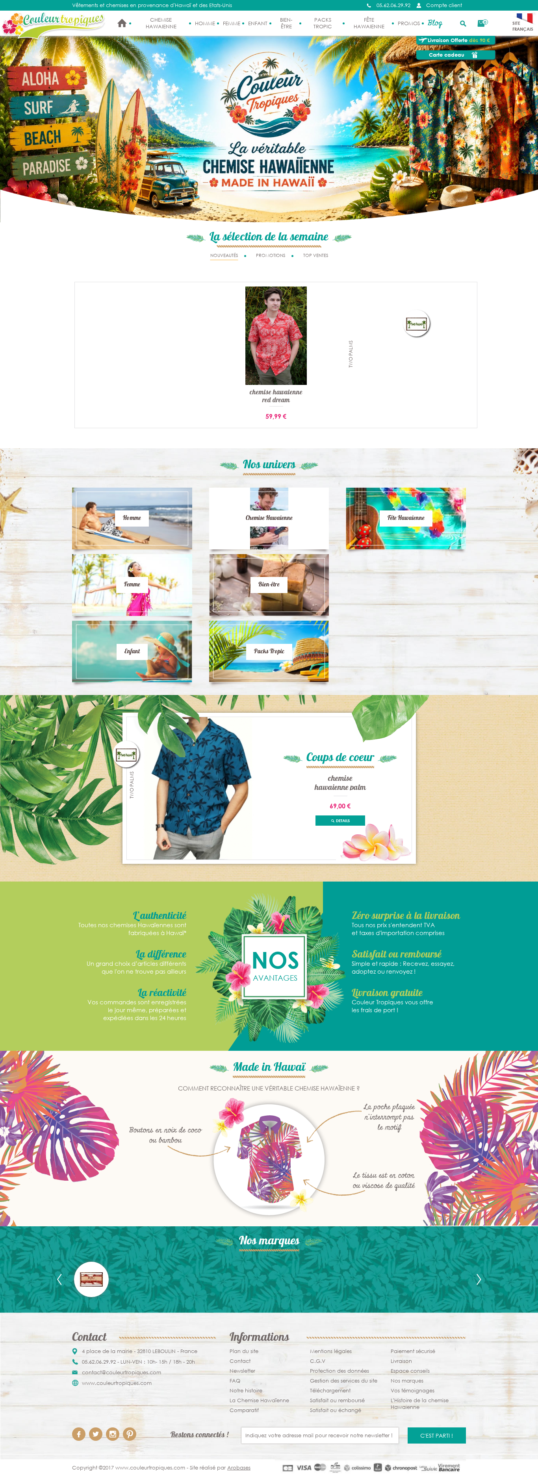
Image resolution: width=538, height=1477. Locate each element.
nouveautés (224, 255)
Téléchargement (330, 1390)
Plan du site (244, 1351)
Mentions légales (331, 1351)
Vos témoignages (412, 1390)
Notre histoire (246, 1390)
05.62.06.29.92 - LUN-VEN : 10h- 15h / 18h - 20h (138, 1362)
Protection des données (339, 1371)
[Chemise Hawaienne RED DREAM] (276, 335)
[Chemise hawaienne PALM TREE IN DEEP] (198, 788)
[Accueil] (122, 23)
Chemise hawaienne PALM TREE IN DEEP (340, 782)
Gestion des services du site (343, 1380)
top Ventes (315, 255)
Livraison (401, 1361)
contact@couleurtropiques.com (121, 1372)
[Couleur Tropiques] (54, 25)
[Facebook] (78, 1434)
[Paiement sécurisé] (370, 1467)
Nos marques (407, 1380)
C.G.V (317, 1361)
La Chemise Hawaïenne (259, 1400)
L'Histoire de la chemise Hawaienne (420, 1403)
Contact (240, 1361)
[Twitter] (95, 1434)
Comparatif (244, 1410)
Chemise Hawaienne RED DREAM (276, 397)
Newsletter (242, 1371)
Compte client (444, 5)
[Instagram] (112, 1434)
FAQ (235, 1380)
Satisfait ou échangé (335, 1410)
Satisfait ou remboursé (337, 1400)
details (342, 820)
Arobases (238, 1467)
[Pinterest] (129, 1434)
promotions (270, 255)
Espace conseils (410, 1371)
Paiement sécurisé (413, 1351)
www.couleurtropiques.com (117, 1383)
